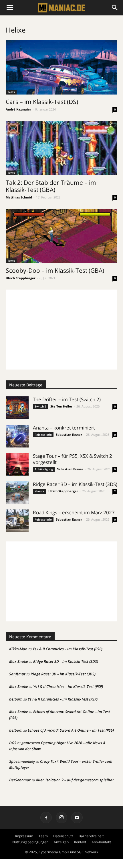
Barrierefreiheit (91, 836)
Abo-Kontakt (101, 842)
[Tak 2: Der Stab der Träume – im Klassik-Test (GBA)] (61, 148)
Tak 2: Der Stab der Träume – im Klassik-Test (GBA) (51, 186)
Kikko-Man (18, 648)
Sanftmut (17, 674)
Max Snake (18, 661)
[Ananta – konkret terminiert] (17, 436)
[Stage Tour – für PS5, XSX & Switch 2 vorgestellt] (17, 464)
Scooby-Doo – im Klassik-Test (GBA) (55, 270)
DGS (12, 742)
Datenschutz (63, 836)
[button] (115, 7)
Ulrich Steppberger (20, 278)
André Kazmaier (18, 109)
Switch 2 (40, 406)
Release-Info (43, 435)
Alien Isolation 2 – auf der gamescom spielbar (75, 779)
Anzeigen (61, 842)
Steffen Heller (61, 406)
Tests (11, 92)
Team (43, 836)
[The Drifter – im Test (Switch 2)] (17, 407)
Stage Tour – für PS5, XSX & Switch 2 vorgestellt (72, 459)
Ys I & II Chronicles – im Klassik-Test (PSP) (67, 648)
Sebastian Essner (69, 434)
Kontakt (80, 842)
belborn (16, 699)
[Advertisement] (61, 330)
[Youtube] (77, 817)
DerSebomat (20, 779)
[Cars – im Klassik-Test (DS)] (61, 67)
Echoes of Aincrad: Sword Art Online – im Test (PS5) (71, 730)
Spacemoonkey (22, 761)
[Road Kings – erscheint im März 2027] (17, 520)
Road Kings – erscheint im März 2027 (74, 512)
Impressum (24, 836)
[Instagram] (61, 817)
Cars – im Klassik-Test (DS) (42, 102)
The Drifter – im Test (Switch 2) (67, 399)
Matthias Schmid (19, 197)
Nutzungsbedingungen (30, 842)
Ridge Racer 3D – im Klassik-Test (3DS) (75, 484)
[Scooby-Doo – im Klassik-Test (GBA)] (61, 236)
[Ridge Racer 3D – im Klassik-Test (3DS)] (17, 492)
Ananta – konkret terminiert (64, 427)
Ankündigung (44, 469)
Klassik (39, 491)
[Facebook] (46, 817)
